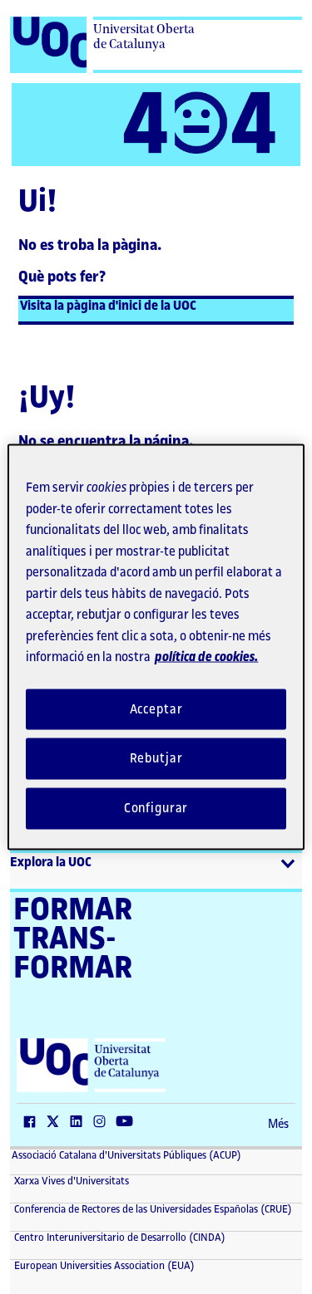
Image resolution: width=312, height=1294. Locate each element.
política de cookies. (206, 657)
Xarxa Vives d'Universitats (70, 1181)
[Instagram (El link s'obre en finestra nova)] (103, 1123)
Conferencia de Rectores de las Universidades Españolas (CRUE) (152, 1209)
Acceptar (156, 709)
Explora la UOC (51, 862)
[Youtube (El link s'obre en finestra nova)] (128, 1123)
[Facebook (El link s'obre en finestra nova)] (33, 1123)
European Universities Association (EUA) (103, 1266)
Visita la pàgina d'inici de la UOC (108, 306)
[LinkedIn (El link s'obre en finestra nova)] (80, 1123)
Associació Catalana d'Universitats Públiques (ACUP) (126, 1155)
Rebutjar (156, 759)
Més (278, 1124)
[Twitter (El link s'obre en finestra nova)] (57, 1123)
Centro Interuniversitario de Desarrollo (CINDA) (118, 1237)
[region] (155, 647)
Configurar (156, 808)
